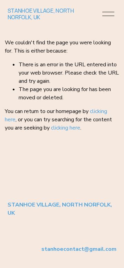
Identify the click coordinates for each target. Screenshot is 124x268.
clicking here (65, 128)
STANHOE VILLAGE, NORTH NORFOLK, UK (41, 14)
